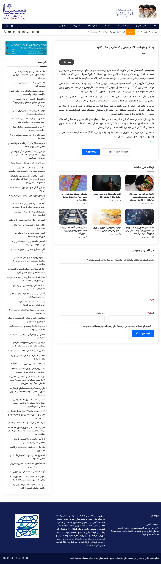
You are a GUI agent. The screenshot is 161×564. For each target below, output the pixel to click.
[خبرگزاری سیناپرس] (134, 11)
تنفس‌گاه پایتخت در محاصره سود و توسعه (26, 350)
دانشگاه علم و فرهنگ (149, 534)
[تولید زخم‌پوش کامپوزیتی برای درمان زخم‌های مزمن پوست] (106, 217)
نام (152, 299)
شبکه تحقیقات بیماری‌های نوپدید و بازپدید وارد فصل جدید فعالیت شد (26, 279)
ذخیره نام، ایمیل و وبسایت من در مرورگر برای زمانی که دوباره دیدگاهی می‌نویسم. (116, 326)
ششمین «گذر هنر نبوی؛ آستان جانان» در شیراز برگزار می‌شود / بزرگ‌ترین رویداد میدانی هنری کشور (27, 403)
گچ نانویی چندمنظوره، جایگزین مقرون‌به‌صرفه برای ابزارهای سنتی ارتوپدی (26, 169)
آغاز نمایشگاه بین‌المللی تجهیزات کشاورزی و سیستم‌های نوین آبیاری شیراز (26, 270)
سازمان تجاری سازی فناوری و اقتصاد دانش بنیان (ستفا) (135, 531)
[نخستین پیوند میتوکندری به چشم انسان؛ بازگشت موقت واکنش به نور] (73, 183)
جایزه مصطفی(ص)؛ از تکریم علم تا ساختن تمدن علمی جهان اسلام (26, 145)
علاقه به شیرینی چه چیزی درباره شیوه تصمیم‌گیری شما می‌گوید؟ (28, 287)
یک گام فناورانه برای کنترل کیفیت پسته (28, 163)
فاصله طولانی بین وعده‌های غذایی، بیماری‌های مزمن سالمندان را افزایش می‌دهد (141, 197)
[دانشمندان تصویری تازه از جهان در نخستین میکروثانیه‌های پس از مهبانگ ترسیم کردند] (139, 217)
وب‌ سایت (100, 313)
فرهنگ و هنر (123, 25)
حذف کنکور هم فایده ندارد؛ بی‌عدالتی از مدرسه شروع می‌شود (27, 465)
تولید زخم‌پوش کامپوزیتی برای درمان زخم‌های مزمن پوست (107, 229)
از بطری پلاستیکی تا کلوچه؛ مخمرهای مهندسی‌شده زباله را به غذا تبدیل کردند (28, 344)
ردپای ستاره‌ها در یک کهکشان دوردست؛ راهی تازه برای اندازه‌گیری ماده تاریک (27, 478)
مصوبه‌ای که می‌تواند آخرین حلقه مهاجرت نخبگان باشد (101, 31)
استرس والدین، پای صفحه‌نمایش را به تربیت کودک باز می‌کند (28, 243)
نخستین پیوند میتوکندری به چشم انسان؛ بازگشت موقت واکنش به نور (74, 197)
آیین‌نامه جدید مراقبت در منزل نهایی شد (27, 471)
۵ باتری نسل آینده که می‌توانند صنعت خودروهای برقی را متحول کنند (73, 230)
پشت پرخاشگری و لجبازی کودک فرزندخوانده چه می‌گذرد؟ (31, 303)
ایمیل (151, 313)
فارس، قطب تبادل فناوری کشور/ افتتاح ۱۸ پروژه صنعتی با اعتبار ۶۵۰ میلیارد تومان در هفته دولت (26, 431)
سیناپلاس (63, 25)
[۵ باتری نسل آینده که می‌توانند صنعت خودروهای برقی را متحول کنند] (73, 217)
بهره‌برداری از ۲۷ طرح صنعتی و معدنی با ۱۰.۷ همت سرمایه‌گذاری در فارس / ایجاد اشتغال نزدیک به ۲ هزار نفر (27, 380)
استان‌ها (76, 25)
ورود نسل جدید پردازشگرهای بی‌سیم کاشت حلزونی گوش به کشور (29, 486)
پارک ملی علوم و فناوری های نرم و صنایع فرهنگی (138, 528)
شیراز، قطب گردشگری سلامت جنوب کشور (26, 422)
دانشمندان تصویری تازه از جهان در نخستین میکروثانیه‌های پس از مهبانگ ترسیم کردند (139, 230)
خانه (154, 25)
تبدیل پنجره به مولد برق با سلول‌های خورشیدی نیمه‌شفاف (29, 235)
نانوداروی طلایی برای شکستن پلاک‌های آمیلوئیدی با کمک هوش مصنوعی (28, 370)
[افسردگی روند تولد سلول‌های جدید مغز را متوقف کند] (106, 183)
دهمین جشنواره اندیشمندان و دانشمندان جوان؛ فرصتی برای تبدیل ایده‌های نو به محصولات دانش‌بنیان (27, 179)
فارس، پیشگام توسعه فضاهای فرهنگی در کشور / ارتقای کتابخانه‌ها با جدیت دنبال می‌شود (27, 392)
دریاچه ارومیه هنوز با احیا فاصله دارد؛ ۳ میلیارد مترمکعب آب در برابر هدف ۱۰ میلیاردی (28, 261)
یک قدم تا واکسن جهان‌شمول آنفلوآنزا (28, 363)
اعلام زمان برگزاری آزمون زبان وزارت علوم (27, 220)
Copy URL (91, 152)
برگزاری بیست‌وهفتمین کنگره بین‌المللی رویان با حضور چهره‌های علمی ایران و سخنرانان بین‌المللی (28, 155)
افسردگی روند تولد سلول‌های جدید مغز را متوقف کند (107, 195)
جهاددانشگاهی (152, 524)
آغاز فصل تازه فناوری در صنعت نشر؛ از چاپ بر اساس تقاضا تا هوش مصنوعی (28, 205)
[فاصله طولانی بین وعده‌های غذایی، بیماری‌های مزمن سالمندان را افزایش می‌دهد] (139, 183)
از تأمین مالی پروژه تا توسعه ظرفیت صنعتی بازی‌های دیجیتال (29, 440)
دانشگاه (106, 25)
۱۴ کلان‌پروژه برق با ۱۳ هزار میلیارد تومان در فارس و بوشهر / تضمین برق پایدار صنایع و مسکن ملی (26, 415)
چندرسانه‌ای (92, 25)
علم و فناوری (140, 25)
